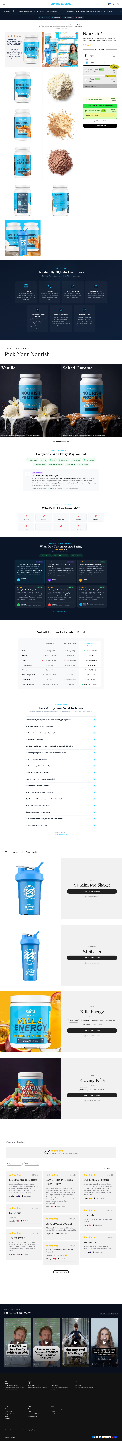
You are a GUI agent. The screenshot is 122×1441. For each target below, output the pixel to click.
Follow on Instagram (108, 1313)
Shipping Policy (31, 1429)
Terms (11, 1429)
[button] (118, 4)
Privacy (15, 1429)
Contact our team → (61, 834)
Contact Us (7, 1429)
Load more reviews (61, 1272)
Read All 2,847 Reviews (60, 612)
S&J (14, 1437)
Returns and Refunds (22, 1429)
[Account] (114, 4)
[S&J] (61, 4)
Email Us (77, 1387)
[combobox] (14, 1164)
